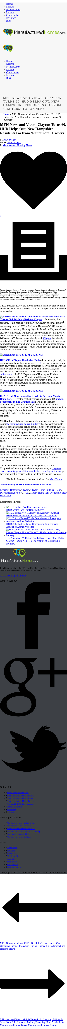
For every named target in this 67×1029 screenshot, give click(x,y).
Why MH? (11, 850)
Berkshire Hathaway (10, 490)
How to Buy (11, 809)
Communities (12, 15)
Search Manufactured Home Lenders (20, 801)
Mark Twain (56, 479)
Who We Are (12, 853)
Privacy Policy (12, 864)
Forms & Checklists (14, 807)
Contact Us (11, 859)
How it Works (12, 848)
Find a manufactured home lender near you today (25, 484)
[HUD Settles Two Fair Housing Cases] (26, 507)
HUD (38, 363)
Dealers (10, 6)
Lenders (10, 12)
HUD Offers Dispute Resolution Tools (20, 360)
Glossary (10, 812)
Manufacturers (13, 9)
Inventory (11, 18)
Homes (9, 4)
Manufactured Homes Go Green (19, 837)
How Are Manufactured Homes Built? (21, 829)
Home (6, 114)
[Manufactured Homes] (19, 562)
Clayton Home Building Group (45, 490)
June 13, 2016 (14, 142)
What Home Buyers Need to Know (20, 826)
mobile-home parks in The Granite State (32, 400)
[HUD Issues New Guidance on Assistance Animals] (32, 512)
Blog (8, 20)
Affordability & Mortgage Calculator (20, 804)
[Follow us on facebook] (33, 648)
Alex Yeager (9, 139)
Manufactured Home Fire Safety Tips (21, 823)
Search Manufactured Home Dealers (20, 795)
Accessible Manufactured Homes (19, 834)
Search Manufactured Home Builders (20, 798)
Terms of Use (12, 862)
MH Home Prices (13, 856)
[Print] (33, 283)
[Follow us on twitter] (33, 784)
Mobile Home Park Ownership (45, 492)
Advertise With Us (14, 867)
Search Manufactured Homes (18, 793)
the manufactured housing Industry (23, 424)
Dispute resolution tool (11, 492)
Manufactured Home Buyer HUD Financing (23, 831)
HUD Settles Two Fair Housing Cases (25, 510)
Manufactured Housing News (17, 145)
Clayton (25, 490)
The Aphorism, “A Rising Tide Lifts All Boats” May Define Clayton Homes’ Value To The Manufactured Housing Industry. (35, 541)
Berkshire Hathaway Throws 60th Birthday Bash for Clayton (32, 318)
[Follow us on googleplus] (33, 716)
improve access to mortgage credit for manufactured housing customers (30, 469)
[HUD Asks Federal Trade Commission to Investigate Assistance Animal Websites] (36, 521)
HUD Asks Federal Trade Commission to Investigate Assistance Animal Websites (32, 525)
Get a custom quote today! (13, 575)
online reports (6, 374)
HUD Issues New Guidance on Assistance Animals (31, 515)
